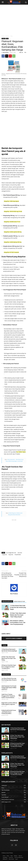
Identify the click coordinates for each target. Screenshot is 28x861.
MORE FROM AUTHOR (19, 601)
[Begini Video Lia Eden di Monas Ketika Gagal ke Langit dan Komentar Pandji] (22, 704)
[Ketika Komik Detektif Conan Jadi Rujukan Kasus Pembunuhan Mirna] (22, 712)
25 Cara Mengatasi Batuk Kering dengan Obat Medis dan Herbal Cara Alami (7, 575)
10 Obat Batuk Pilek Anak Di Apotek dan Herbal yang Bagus (18, 607)
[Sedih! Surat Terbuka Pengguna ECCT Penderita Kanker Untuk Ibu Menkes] (22, 696)
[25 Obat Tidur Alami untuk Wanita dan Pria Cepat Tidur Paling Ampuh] (5, 615)
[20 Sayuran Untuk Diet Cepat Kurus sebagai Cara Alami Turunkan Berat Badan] (22, 667)
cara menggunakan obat (11, 552)
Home (3, 36)
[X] (6, 56)
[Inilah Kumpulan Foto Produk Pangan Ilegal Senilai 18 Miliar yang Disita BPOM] (22, 688)
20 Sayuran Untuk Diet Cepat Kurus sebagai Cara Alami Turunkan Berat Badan (17, 745)
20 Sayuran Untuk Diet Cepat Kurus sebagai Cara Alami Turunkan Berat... (9, 667)
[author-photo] (14, 591)
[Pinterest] (10, 56)
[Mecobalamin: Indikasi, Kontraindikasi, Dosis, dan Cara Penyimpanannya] (5, 622)
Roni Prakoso (6, 52)
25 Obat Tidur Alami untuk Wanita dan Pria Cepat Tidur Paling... (9, 658)
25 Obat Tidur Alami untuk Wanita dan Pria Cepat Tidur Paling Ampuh (18, 615)
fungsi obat (4, 554)
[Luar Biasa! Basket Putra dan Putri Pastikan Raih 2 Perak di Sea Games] (22, 680)
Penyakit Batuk (18, 554)
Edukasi (7, 36)
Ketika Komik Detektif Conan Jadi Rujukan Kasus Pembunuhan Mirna (9, 712)
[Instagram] (15, 845)
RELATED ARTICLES (7, 601)
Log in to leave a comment (14, 638)
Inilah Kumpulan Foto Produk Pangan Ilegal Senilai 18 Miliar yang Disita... (9, 687)
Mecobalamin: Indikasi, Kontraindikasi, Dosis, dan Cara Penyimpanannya (17, 622)
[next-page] (5, 628)
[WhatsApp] (13, 56)
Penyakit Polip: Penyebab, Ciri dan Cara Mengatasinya (20, 574)
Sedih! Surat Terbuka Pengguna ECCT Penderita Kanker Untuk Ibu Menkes (8, 696)
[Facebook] (3, 56)
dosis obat (20, 552)
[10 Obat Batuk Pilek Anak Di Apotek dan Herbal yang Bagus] (5, 607)
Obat (11, 36)
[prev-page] (3, 628)
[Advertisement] (14, 19)
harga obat (11, 554)
